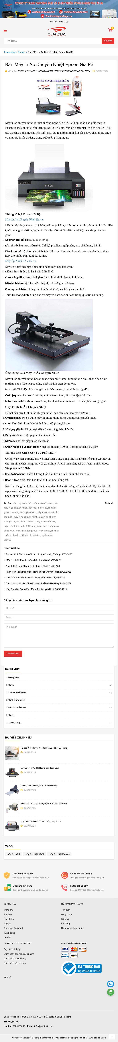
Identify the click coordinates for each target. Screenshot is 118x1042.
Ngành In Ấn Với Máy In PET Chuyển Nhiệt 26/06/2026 (33, 566)
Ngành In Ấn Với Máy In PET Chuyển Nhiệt (39, 786)
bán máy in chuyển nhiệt (23, 512)
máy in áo (42, 512)
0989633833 (19, 1026)
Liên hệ (7, 937)
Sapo (103, 1038)
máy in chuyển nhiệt (49, 530)
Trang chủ (8, 910)
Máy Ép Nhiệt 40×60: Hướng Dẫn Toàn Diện (40, 768)
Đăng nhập (63, 21)
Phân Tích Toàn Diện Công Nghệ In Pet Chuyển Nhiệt (44, 803)
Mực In (11, 715)
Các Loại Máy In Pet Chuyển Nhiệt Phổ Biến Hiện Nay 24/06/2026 (38, 583)
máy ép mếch (13, 854)
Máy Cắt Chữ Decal (16, 700)
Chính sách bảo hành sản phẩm (19, 954)
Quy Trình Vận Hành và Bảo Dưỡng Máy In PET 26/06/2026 (35, 577)
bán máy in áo (20, 503)
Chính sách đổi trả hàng (15, 958)
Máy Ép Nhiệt (14, 677)
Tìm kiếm (108, 41)
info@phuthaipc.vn (43, 1026)
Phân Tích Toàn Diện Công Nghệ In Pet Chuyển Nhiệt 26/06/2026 (38, 571)
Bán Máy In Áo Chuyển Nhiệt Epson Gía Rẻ (49, 64)
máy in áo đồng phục (26, 530)
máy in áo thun (39, 526)
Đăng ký (53, 21)
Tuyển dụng (9, 933)
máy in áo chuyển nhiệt (47, 486)
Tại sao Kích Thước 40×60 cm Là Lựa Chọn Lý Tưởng (44, 748)
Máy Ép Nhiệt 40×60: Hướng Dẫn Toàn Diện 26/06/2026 (33, 560)
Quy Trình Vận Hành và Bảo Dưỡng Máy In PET (41, 821)
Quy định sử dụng (12, 949)
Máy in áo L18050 (25, 521)
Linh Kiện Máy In (15, 722)
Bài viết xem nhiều (18, 737)
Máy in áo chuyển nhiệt (19, 122)
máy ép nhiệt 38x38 (34, 854)
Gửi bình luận (13, 653)
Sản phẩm (9, 919)
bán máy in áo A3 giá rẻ (40, 503)
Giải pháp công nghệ (13, 928)
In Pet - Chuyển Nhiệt (17, 692)
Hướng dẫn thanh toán (72, 928)
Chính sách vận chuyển (15, 963)
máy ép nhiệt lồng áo (59, 854)
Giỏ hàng (65, 923)
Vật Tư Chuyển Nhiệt (17, 707)
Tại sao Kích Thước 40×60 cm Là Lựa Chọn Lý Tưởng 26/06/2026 (39, 554)
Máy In (11, 685)
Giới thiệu (8, 914)
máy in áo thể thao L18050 (17, 526)
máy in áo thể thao (45, 521)
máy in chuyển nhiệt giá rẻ (18, 535)
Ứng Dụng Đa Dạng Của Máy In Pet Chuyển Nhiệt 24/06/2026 (36, 589)
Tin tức (7, 923)
